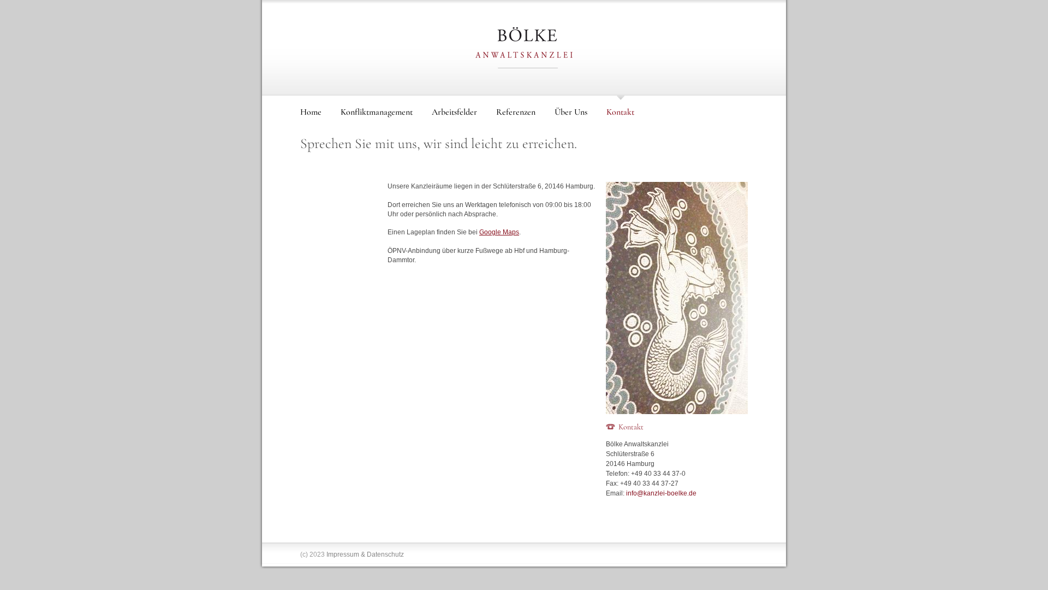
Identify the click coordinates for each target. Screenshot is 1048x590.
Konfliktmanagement (377, 112)
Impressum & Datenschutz (365, 554)
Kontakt (620, 112)
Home (310, 112)
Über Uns (571, 112)
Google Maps (499, 232)
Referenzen (515, 112)
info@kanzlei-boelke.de (661, 493)
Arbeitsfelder (454, 112)
